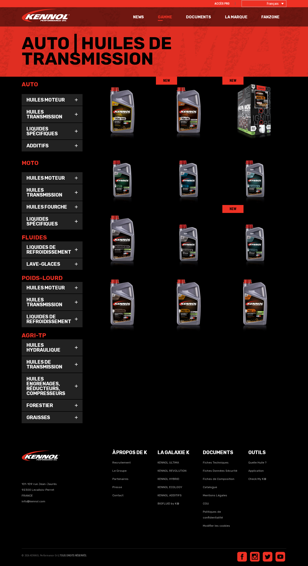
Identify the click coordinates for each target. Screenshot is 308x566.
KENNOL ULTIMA (168, 462)
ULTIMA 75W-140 (121, 105)
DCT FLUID (188, 169)
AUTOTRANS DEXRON (121, 297)
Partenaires (120, 479)
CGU (206, 503)
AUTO (103, 111)
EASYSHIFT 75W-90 (188, 297)
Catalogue (210, 487)
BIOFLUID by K (168, 503)
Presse (117, 487)
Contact (117, 495)
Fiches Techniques (216, 462)
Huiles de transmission (126, 111)
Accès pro (222, 3)
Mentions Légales (215, 495)
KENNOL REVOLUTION (172, 470)
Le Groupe (119, 470)
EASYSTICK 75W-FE (254, 297)
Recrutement (121, 462)
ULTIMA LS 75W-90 (188, 105)
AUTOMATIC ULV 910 (254, 233)
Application (256, 470)
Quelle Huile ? (257, 462)
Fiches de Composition (218, 479)
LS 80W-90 (254, 105)
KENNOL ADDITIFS (170, 495)
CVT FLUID (121, 169)
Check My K (256, 479)
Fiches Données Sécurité (220, 470)
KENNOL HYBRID (168, 479)
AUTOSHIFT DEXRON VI (254, 169)
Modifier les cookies (216, 525)
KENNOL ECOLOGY (170, 487)
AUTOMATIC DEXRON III (188, 233)
